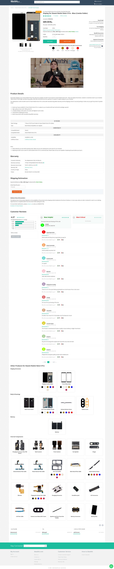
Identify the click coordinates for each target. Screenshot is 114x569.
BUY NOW (50, 41)
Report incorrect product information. (51, 30)
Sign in (11, 554)
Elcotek (64, 568)
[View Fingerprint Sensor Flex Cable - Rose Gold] (44, 498)
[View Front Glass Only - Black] (61, 387)
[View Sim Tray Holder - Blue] (57, 474)
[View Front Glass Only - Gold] (69, 387)
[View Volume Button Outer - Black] (61, 412)
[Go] (45, 546)
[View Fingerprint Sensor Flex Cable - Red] (41, 498)
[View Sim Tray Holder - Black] (51, 474)
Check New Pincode (15, 185)
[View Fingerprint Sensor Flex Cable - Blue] (38, 498)
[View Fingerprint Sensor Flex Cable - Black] (33, 498)
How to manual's (86, 554)
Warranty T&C (61, 561)
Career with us (37, 559)
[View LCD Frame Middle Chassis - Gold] (48, 412)
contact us (29, 204)
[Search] (78, 2)
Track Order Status (62, 557)
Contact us (36, 557)
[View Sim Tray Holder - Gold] (54, 474)
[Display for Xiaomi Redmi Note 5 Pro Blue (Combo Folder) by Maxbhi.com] (26, 26)
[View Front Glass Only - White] (63, 387)
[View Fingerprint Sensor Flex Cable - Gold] (36, 498)
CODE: (44, 34)
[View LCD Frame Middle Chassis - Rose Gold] (53, 412)
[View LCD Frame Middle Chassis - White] (45, 412)
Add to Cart (67, 41)
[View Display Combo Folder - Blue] (50, 387)
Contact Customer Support (64, 554)
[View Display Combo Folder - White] (45, 387)
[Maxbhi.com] (16, 1)
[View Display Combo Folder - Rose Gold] (53, 387)
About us (36, 554)
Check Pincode (17, 191)
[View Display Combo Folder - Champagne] (48, 390)
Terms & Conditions (62, 559)
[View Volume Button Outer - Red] (72, 412)
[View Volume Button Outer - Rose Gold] (69, 412)
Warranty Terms (28, 167)
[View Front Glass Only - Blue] (72, 387)
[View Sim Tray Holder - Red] (60, 474)
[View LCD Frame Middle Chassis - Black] (42, 412)
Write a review (63, 15)
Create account (13, 556)
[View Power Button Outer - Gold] (91, 474)
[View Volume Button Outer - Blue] (66, 412)
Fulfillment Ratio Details (30, 139)
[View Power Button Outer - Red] (97, 474)
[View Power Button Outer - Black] (89, 474)
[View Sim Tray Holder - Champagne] (62, 474)
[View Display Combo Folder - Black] (42, 387)
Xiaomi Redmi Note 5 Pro (21, 7)
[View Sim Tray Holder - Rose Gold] (57, 477)
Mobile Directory (38, 564)
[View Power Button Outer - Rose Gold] (94, 474)
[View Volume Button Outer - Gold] (63, 412)
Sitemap (36, 561)
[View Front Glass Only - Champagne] (66, 387)
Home (12, 7)
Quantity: (45, 36)
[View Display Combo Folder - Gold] (48, 387)
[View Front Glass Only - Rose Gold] (66, 390)
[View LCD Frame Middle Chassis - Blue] (50, 412)
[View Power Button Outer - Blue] (100, 474)
